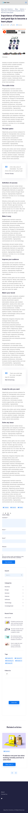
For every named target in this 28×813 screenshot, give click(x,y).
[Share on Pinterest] (8, 513)
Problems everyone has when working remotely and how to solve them (13, 757)
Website (4, 546)
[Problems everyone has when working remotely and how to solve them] (14, 740)
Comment (5, 517)
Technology (8, 602)
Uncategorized (9, 606)
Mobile (21, 507)
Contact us (4, 794)
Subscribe (14, 702)
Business (7, 586)
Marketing (10, 660)
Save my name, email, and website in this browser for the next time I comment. (13, 557)
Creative (6, 507)
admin (13, 25)
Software (7, 599)
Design (7, 590)
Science (20, 24)
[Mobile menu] (26, 2)
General (7, 593)
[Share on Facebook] (3, 513)
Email (4, 538)
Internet (14, 507)
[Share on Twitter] (5, 513)
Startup (9, 663)
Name (4, 529)
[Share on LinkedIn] (10, 513)
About (3, 792)
